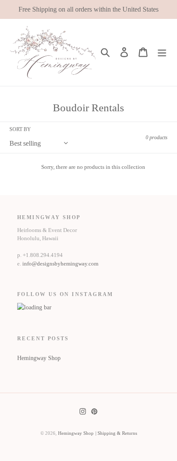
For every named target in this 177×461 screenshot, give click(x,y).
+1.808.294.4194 (43, 255)
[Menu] (162, 52)
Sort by (20, 129)
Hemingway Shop (39, 358)
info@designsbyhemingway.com (60, 263)
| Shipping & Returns (116, 433)
